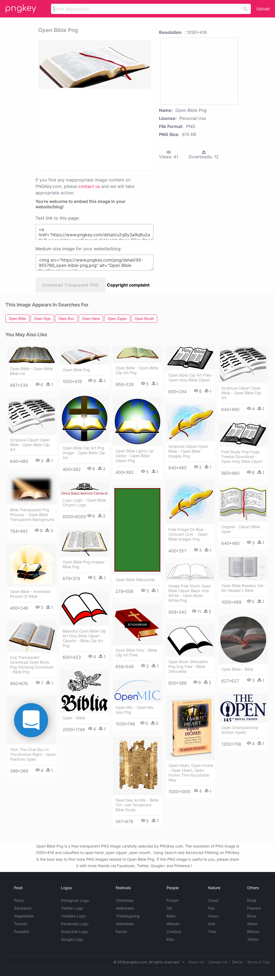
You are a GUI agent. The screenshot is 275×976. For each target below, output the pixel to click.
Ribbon (253, 931)
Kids (170, 939)
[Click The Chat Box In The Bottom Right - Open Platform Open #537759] (31, 720)
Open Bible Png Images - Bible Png (85, 564)
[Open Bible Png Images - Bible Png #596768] (84, 543)
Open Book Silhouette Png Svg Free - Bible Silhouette (188, 666)
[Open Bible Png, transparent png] (94, 64)
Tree (212, 931)
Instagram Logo (75, 900)
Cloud (213, 900)
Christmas (125, 900)
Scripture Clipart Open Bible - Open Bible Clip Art (241, 393)
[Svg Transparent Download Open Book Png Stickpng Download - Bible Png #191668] (31, 636)
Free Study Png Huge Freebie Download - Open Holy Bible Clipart (242, 456)
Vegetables (24, 916)
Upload (263, 8)
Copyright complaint (128, 285)
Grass (213, 916)
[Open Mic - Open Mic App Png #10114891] (137, 691)
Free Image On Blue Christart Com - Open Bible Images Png (187, 534)
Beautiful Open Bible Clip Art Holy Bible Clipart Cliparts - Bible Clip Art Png (84, 638)
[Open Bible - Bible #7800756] (243, 639)
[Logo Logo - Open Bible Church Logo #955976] (84, 488)
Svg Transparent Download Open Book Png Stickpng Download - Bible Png (31, 664)
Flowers (254, 908)
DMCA (237, 962)
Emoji (251, 900)
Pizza (19, 900)
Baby (171, 916)
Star (211, 923)
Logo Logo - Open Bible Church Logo (84, 502)
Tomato (20, 923)
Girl (169, 908)
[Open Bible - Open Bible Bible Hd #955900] (31, 354)
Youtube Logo (73, 916)
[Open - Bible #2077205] (84, 691)
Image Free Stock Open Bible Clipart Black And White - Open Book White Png (189, 593)
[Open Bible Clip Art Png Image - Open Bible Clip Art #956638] (84, 418)
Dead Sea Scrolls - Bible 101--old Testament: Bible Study (136, 805)
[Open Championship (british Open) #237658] (243, 708)
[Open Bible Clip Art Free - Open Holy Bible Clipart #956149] (190, 358)
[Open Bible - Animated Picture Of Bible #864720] (31, 565)
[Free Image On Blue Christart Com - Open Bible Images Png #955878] (190, 502)
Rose (251, 916)
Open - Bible (74, 718)
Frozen (173, 900)
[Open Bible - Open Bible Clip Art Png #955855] (137, 354)
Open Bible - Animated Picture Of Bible (30, 594)
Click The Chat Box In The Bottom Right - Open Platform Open (33, 754)
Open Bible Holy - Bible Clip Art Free (136, 652)
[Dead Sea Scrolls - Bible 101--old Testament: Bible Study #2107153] (137, 766)
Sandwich (22, 908)
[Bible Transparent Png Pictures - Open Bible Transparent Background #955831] (31, 489)
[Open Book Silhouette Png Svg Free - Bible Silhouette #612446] (190, 641)
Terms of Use (258, 962)
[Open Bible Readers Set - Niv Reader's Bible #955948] (243, 568)
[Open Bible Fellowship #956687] (137, 530)
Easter (121, 931)
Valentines (125, 923)
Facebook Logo (74, 923)
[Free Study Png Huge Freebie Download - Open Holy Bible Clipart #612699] (243, 434)
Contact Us (218, 962)
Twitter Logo (72, 908)
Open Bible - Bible (237, 669)
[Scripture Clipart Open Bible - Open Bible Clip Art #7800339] (31, 416)
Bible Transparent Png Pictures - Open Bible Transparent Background (32, 514)
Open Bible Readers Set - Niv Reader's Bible (243, 588)
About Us (196, 962)
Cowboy (174, 931)
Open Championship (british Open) (239, 730)
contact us (89, 186)
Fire (211, 908)
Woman (173, 923)
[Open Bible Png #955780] (84, 355)
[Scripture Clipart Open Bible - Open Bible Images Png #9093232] (190, 422)
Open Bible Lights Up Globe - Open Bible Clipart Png (134, 456)
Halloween (125, 908)
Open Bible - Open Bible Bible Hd (31, 371)
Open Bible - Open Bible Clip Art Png (136, 370)
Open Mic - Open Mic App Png (134, 709)
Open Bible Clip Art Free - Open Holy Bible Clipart (191, 377)
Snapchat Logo (74, 931)
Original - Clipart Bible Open (240, 529)
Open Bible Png (76, 369)
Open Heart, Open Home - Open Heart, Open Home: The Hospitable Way (190, 772)
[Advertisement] (120, 129)
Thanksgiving (128, 916)
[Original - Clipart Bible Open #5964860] (243, 504)
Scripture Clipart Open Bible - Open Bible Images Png (188, 451)
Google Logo (72, 939)
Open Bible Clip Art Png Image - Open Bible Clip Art (84, 453)
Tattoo (252, 939)
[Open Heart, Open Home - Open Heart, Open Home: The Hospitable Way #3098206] (190, 728)
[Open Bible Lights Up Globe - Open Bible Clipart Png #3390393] (137, 421)
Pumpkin (21, 931)
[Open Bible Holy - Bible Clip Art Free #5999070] (137, 624)
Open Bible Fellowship (135, 579)
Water (252, 923)
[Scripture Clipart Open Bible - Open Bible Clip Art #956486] (243, 364)
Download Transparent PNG (70, 285)
